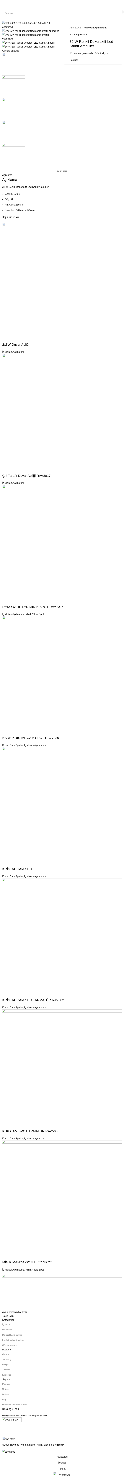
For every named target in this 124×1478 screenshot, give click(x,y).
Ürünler (5, 1389)
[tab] (62, 171)
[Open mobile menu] (3, 5)
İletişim (5, 1394)
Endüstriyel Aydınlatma (13, 1340)
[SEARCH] (123, 11)
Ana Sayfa (75, 27)
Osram (5, 1354)
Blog (4, 1399)
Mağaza (6, 1384)
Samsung (6, 1359)
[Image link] (62, 1292)
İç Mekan (6, 1324)
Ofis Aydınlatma (9, 1345)
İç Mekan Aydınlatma (95, 27)
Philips (5, 1364)
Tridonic (6, 1369)
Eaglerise (6, 1375)
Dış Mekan (7, 1329)
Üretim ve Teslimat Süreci (14, 1404)
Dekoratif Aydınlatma (12, 1335)
